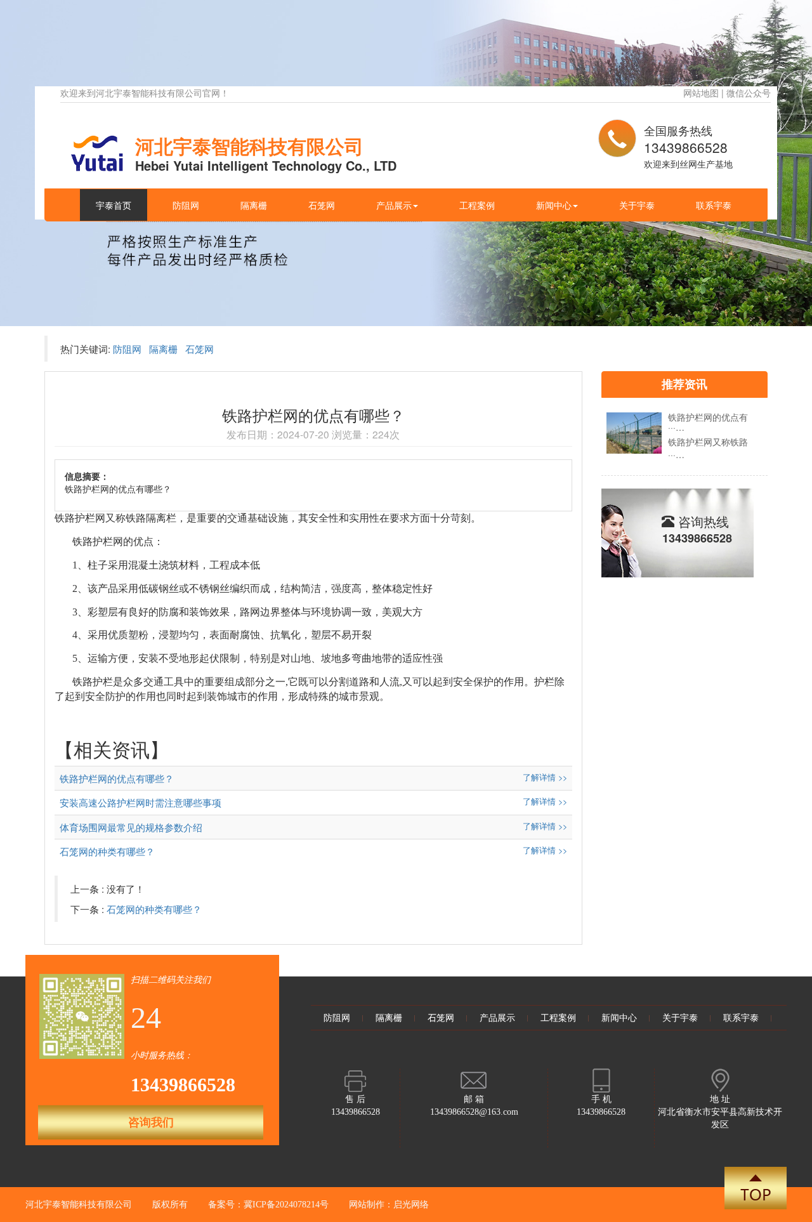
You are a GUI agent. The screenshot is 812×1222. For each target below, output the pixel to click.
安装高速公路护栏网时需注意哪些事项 (140, 802)
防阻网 (186, 205)
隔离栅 (253, 205)
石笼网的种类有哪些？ (107, 851)
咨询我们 (151, 1122)
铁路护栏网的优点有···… (708, 422)
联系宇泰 (713, 205)
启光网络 (411, 1204)
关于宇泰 (637, 205)
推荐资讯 (684, 384)
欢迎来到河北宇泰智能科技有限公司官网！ (144, 92)
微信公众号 (748, 92)
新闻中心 (554, 205)
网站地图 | (704, 92)
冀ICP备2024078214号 (286, 1204)
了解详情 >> (545, 777)
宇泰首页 (113, 205)
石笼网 (321, 205)
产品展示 (394, 205)
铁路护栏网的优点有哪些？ (117, 778)
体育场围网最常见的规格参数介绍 (131, 827)
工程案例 (477, 205)
